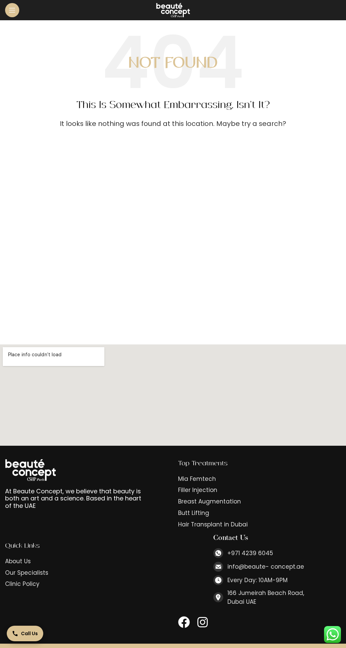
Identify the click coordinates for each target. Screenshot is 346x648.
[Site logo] (173, 9)
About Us (18, 561)
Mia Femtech (197, 479)
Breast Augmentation (209, 502)
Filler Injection (197, 490)
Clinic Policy (22, 584)
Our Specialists (26, 573)
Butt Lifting (193, 513)
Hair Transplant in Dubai (213, 524)
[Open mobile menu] (12, 10)
